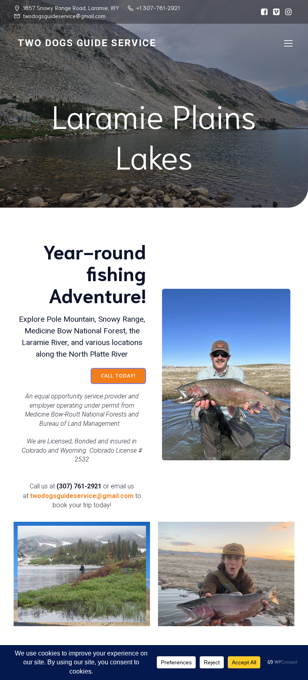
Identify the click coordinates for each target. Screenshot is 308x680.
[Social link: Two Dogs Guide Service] (264, 12)
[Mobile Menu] (288, 43)
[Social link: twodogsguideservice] (288, 12)
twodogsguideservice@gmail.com (82, 496)
